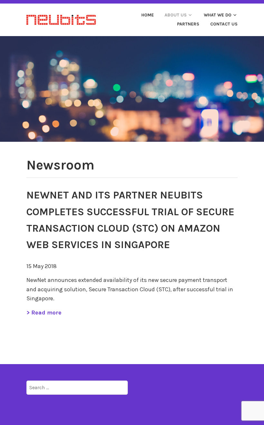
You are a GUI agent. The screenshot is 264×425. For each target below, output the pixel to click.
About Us (176, 15)
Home (147, 15)
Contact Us (224, 24)
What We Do (217, 15)
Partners (188, 24)
